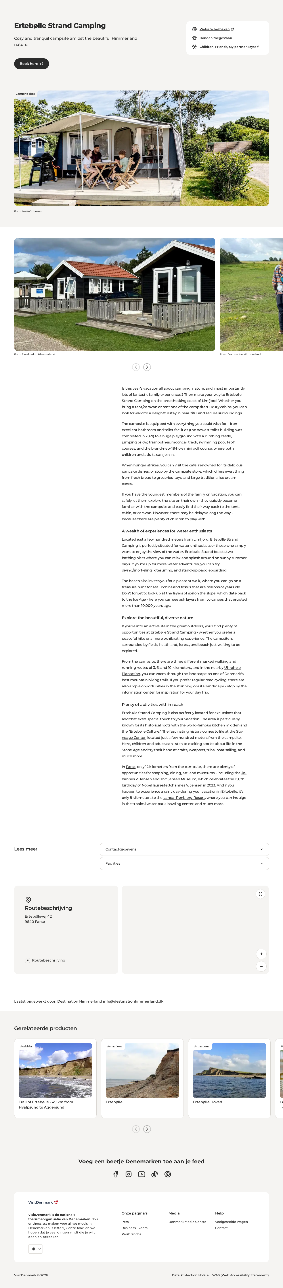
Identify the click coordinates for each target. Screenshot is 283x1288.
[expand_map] (260, 894)
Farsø (131, 767)
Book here (29, 64)
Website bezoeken (215, 29)
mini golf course (198, 448)
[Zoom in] (261, 954)
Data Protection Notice (190, 1275)
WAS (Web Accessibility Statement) (240, 1275)
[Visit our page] (128, 1174)
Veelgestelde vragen (231, 1222)
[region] (195, 930)
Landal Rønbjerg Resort (184, 798)
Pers (125, 1222)
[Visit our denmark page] (115, 1174)
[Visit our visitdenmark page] (141, 1174)
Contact (221, 1228)
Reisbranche (132, 1234)
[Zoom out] (261, 966)
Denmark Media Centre (187, 1222)
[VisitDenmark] (43, 1202)
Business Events (134, 1228)
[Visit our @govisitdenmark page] (155, 1174)
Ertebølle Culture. (145, 731)
